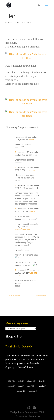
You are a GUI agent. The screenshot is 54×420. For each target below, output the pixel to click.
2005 (23, 22)
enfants (11, 386)
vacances (32, 391)
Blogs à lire (13, 336)
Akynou (31, 381)
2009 (11, 381)
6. (15, 223)
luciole (31, 139)
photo (30, 386)
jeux (21, 386)
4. (15, 185)
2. (15, 152)
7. (15, 270)
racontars (21, 391)
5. (15, 208)
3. (15, 167)
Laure (10, 22)
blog (42, 381)
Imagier (28, 22)
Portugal (42, 386)
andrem (32, 170)
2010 (21, 381)
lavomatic (33, 211)
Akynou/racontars (22, 229)
